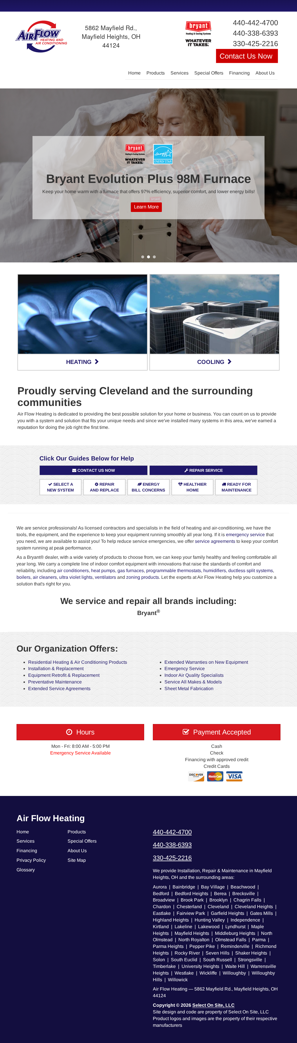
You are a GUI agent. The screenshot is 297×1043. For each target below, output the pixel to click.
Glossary (26, 869)
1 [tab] (144, 258)
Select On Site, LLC (213, 1005)
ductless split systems (250, 570)
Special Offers (208, 72)
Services (180, 72)
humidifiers (214, 570)
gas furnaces (130, 570)
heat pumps (103, 570)
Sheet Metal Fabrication (188, 688)
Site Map (77, 860)
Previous (5, 175)
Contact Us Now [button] (247, 56)
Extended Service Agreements (59, 688)
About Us (265, 72)
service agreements (215, 541)
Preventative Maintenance (55, 681)
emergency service (245, 534)
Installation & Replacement (56, 668)
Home (134, 72)
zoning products (142, 577)
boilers (23, 577)
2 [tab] (150, 258)
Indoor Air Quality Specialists (194, 675)
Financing (239, 72)
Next (290, 175)
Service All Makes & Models (193, 681)
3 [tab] (156, 258)
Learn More (146, 207)
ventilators (105, 577)
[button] (93, 470)
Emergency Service (184, 668)
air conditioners (73, 570)
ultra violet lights (76, 577)
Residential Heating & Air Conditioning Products (77, 662)
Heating (79, 362)
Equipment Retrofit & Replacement (63, 675)
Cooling (211, 362)
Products (155, 72)
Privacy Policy (31, 860)
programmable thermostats (173, 570)
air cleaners (45, 577)
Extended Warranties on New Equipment (206, 662)
